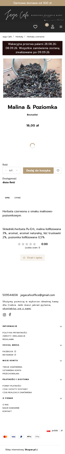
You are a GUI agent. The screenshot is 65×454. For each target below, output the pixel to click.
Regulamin (8, 339)
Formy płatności (12, 385)
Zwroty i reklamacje (14, 336)
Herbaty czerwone (35, 36)
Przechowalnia (11, 373)
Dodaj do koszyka (38, 170)
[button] (60, 27)
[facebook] (10, 314)
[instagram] (4, 315)
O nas (6, 404)
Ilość (5, 164)
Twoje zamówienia (12, 367)
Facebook (8, 351)
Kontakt (7, 411)
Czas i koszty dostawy (15, 389)
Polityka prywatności (15, 332)
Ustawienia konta (12, 370)
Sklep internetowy (20, 449)
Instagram (8, 354)
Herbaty (19, 36)
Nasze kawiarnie (11, 408)
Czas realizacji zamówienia (17, 392)
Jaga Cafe (7, 36)
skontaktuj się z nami (17, 308)
